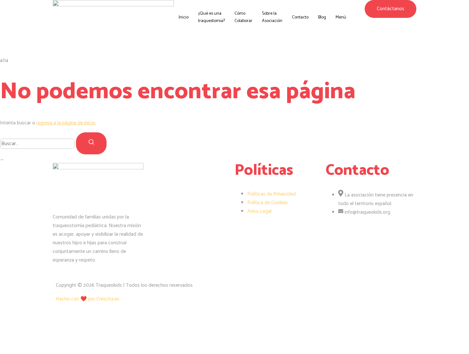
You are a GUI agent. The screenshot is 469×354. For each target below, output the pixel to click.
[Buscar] (91, 143)
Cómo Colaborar (243, 17)
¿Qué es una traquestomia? (211, 17)
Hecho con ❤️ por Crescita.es (87, 299)
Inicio (184, 17)
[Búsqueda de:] (38, 143)
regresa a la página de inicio (65, 123)
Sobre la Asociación (272, 17)
